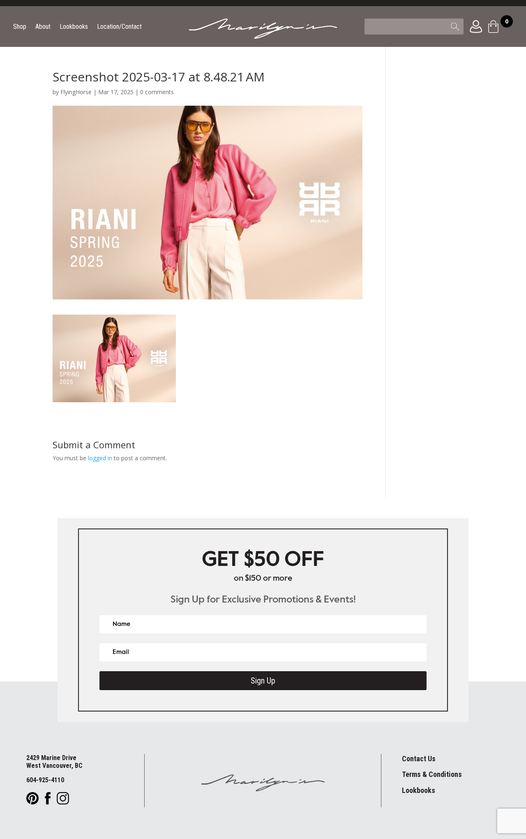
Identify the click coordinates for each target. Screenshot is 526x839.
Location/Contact (119, 27)
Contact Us (419, 758)
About (43, 27)
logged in (100, 458)
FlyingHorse (76, 92)
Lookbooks (74, 27)
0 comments (157, 92)
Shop (19, 27)
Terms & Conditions (432, 774)
